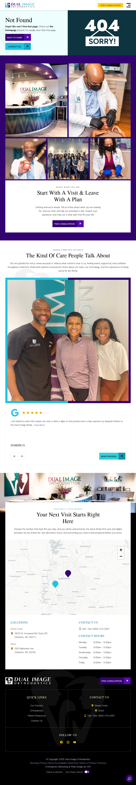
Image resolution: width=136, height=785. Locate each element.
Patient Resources (37, 715)
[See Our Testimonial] (14, 456)
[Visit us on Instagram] (68, 742)
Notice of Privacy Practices (93, 763)
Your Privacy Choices (74, 771)
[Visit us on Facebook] (61, 742)
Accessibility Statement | (67, 763)
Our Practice (36, 705)
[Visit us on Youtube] (74, 742)
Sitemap (34, 763)
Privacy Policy (46, 763)
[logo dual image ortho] (20, 5)
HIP (89, 766)
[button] (128, 5)
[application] (68, 577)
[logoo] (28, 680)
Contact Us (36, 720)
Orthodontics (36, 710)
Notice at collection (55, 771)
